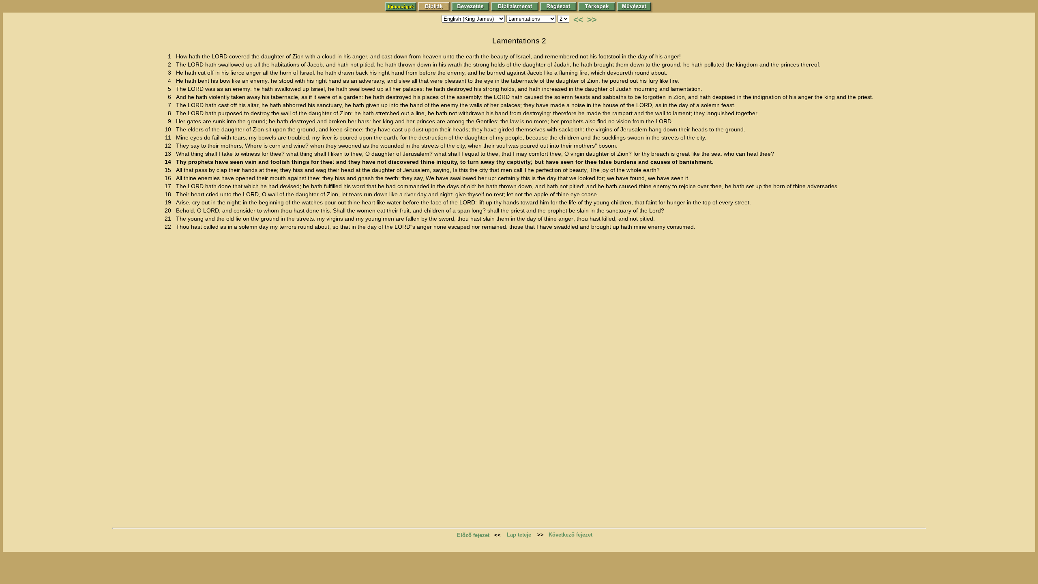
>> (592, 19)
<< (578, 19)
